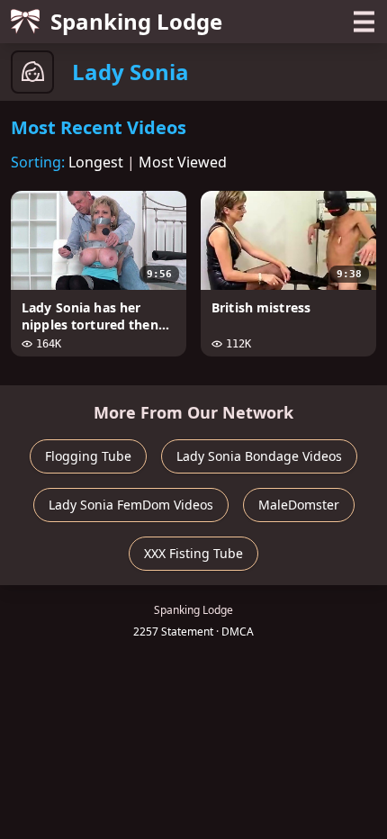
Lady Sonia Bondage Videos (259, 456)
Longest (95, 162)
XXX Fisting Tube (193, 553)
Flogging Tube (88, 456)
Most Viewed (183, 162)
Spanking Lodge (136, 21)
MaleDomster (298, 504)
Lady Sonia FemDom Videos (131, 504)
